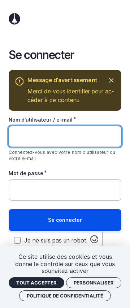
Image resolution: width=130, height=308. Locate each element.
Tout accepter (36, 283)
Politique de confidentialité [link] (65, 296)
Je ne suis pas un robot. (56, 240)
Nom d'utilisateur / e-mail (41, 120)
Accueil (65, 19)
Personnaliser (94, 283)
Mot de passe (26, 173)
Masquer (111, 80)
